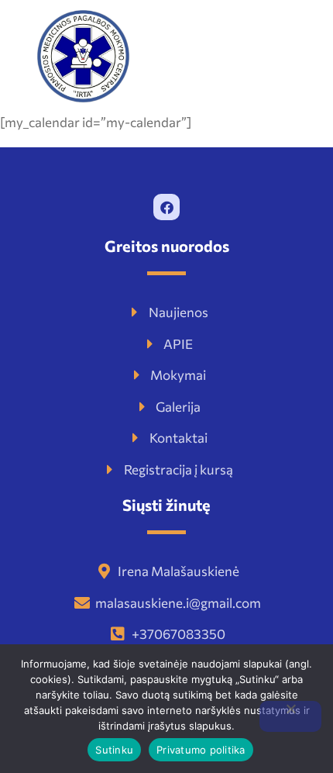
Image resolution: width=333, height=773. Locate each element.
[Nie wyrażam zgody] (290, 716)
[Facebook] (166, 207)
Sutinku (114, 750)
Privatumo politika (200, 750)
